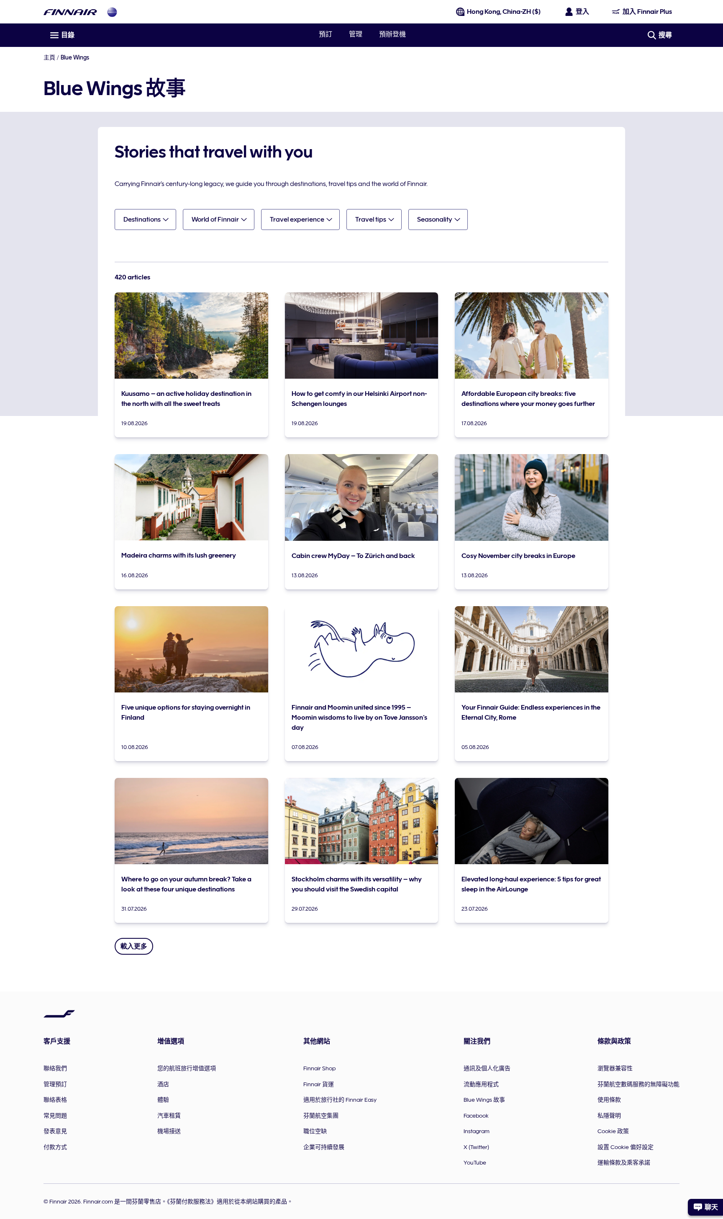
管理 (355, 34)
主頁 (49, 57)
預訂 (325, 34)
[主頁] (70, 12)
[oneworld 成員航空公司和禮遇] (112, 12)
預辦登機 (392, 34)
